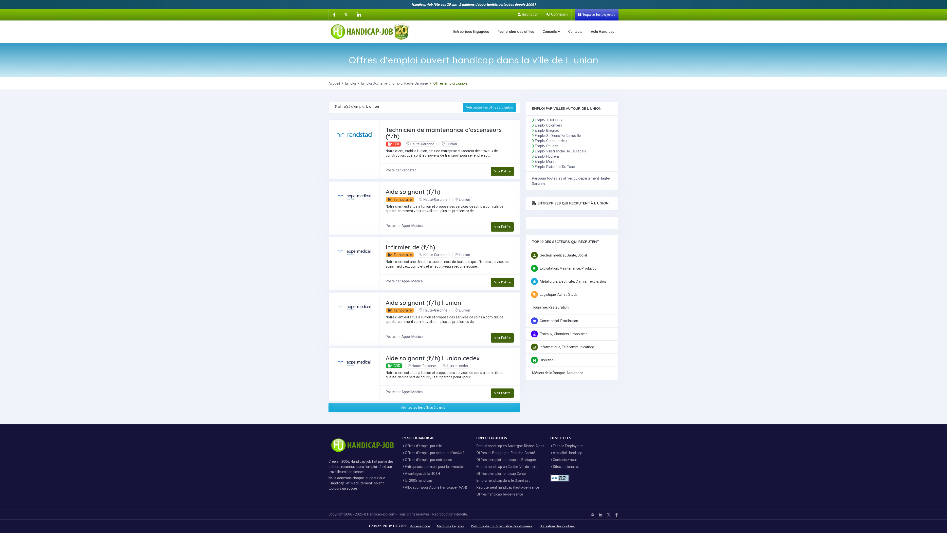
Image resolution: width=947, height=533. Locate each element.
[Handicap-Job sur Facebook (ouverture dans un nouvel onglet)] (334, 14)
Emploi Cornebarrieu (551, 141)
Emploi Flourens (547, 156)
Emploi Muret (545, 162)
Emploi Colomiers (548, 125)
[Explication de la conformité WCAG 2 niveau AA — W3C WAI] (559, 478)
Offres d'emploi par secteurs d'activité (434, 453)
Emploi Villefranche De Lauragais (560, 151)
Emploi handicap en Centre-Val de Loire (506, 467)
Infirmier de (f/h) (410, 247)
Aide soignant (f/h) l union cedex (433, 358)
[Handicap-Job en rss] (592, 514)
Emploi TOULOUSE (549, 120)
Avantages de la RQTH (422, 474)
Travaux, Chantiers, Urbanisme (563, 334)
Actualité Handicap (567, 453)
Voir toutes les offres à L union (489, 107)
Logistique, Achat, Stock (558, 294)
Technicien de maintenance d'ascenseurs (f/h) (444, 133)
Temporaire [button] (402, 200)
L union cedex (458, 366)
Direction (547, 360)
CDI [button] (396, 144)
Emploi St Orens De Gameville (558, 136)
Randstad (409, 170)
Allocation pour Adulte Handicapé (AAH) (435, 487)
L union (451, 144)
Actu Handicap (602, 32)
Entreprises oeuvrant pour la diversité (433, 467)
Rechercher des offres (515, 32)
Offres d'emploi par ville (423, 446)
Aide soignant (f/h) (413, 191)
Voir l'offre (502, 171)
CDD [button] (396, 366)
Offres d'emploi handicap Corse (501, 474)
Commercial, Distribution (559, 321)
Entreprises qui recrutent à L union (573, 203)
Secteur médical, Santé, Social (563, 255)
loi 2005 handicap (418, 480)
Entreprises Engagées (471, 32)
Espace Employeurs (567, 446)
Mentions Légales (450, 526)
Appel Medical (412, 226)
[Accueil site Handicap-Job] (370, 31)
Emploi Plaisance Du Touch (556, 167)
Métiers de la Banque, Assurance (557, 373)
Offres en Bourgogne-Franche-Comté (505, 453)
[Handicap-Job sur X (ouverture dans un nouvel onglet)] (346, 14)
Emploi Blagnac (547, 130)
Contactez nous (565, 460)
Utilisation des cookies (557, 526)
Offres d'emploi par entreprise (428, 460)
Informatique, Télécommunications (567, 347)
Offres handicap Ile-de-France (499, 494)
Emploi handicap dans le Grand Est (503, 480)
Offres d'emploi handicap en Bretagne (506, 460)
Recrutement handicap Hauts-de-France (507, 487)
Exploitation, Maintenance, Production (569, 268)
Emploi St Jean (546, 146)
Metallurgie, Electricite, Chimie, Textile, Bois (573, 281)
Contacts (575, 32)
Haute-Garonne (422, 144)
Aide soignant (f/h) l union (423, 302)
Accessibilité (420, 526)
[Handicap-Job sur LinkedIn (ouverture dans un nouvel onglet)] (359, 14)
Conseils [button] (550, 32)
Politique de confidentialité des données (501, 526)
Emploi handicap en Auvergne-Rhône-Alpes (510, 446)
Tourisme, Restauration (550, 307)
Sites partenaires (566, 467)
